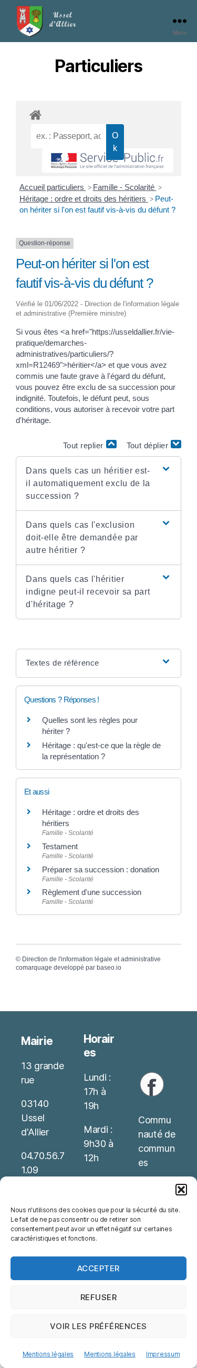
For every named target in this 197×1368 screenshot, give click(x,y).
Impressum (163, 1354)
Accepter (98, 1268)
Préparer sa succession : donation (100, 869)
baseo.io (109, 967)
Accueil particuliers (52, 187)
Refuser (98, 1297)
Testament (60, 846)
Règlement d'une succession (91, 892)
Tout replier (84, 445)
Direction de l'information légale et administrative (91, 959)
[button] (181, 1189)
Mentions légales (48, 1354)
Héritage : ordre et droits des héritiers (83, 198)
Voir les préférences (98, 1326)
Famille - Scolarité (125, 187)
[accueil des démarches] (98, 113)
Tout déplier (149, 445)
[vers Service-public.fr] (107, 160)
